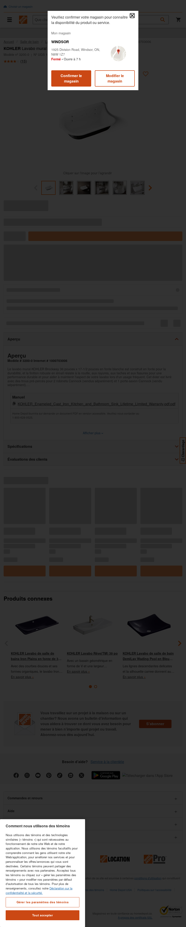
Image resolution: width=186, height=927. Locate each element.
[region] (42, 873)
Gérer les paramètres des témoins (43, 902)
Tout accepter (42, 915)
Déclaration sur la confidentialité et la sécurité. (39, 890)
